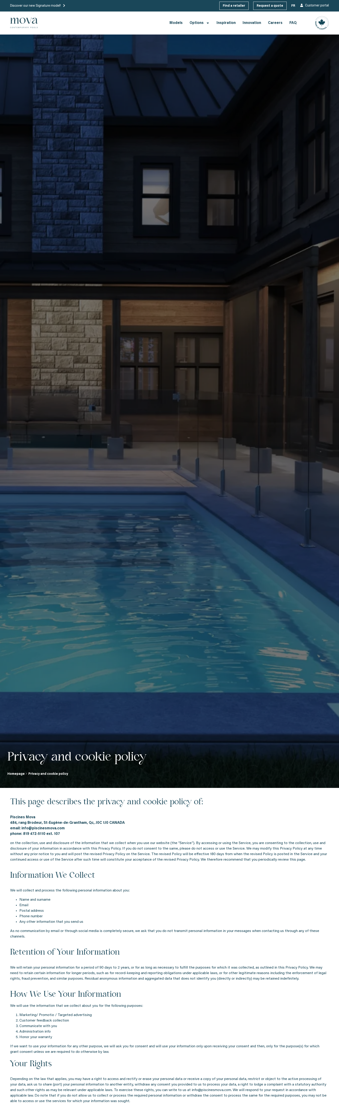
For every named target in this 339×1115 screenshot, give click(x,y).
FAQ (293, 23)
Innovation (252, 23)
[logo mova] (24, 23)
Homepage (16, 774)
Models (176, 23)
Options (197, 23)
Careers (275, 23)
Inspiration (226, 23)
